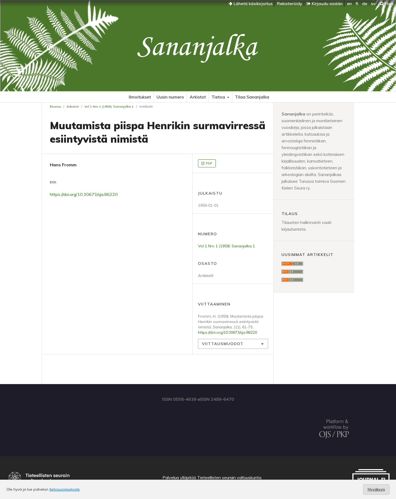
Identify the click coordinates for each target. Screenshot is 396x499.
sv (373, 3)
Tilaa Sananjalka (252, 97)
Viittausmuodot (223, 343)
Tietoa (218, 97)
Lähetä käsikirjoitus (252, 3)
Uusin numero (170, 97)
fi (357, 3)
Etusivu (55, 106)
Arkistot (198, 97)
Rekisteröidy (289, 3)
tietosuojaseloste (64, 489)
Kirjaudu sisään (327, 3)
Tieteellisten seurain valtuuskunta (229, 477)
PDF (208, 163)
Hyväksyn (376, 489)
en (349, 3)
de (364, 3)
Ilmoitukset (140, 97)
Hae (388, 3)
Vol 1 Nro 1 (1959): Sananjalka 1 (109, 106)
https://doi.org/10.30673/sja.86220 (84, 194)
